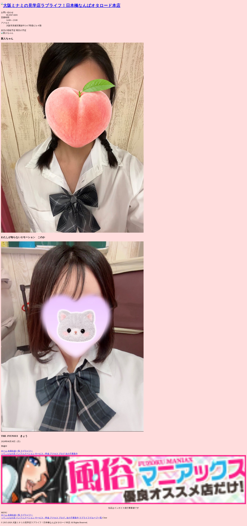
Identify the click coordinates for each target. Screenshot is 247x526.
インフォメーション (25, 454)
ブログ (62, 454)
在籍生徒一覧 (14, 451)
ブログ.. (62, 518)
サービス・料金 (42, 454)
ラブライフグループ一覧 (90, 518)
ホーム (4, 451)
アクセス (54, 454)
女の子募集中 (71, 454)
